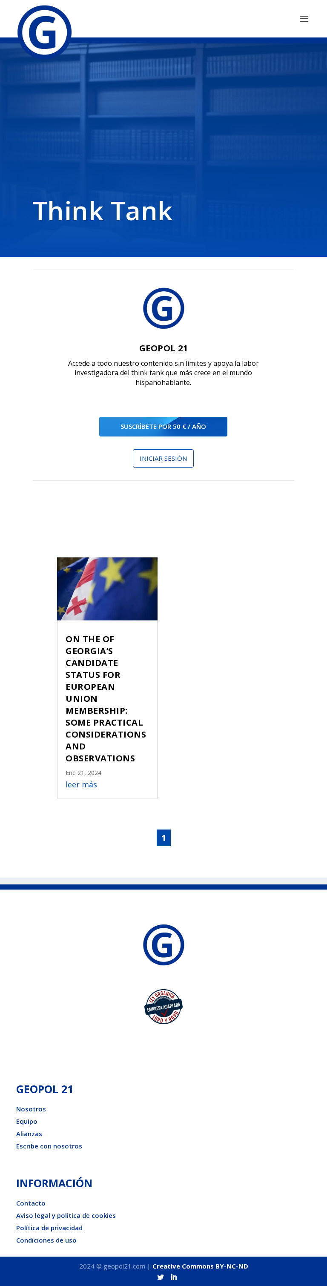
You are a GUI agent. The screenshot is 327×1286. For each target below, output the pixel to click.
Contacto (31, 1203)
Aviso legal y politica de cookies (66, 1215)
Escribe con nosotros (49, 1146)
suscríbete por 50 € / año (163, 426)
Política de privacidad (49, 1227)
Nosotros (31, 1109)
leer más (81, 784)
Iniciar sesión (163, 458)
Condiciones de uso (46, 1240)
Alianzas (29, 1133)
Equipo (26, 1121)
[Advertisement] (163, 128)
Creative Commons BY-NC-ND (200, 1266)
